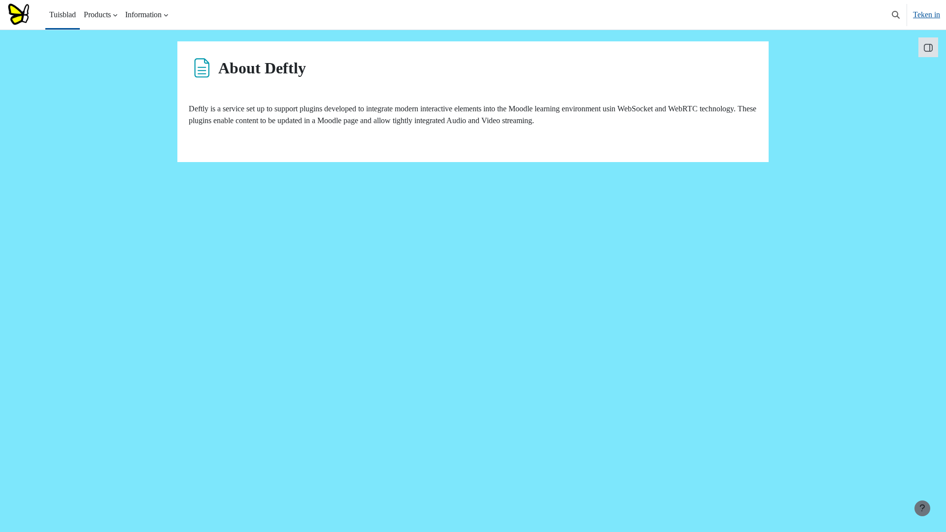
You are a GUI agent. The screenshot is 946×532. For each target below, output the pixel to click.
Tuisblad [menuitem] (62, 14)
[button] (896, 15)
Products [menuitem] (97, 14)
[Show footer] (922, 508)
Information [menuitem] (143, 14)
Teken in (926, 14)
